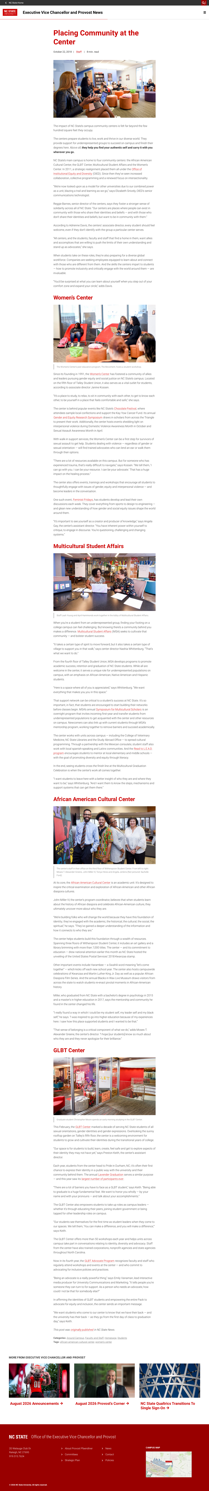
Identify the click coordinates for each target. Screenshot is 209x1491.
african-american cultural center (77, 1341)
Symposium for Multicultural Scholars (119, 709)
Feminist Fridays (83, 499)
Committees (71, 1454)
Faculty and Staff (94, 1337)
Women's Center (103, 1341)
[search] (204, 3)
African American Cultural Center (90, 882)
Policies (109, 1460)
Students (122, 1337)
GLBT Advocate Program (99, 1260)
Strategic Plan (72, 1460)
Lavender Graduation (110, 1174)
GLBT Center (83, 1126)
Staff (79, 51)
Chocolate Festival (125, 408)
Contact (109, 1454)
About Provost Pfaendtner (79, 1448)
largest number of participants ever (102, 1178)
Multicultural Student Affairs (94, 631)
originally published (82, 1329)
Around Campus (75, 1337)
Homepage (110, 1337)
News (108, 1448)
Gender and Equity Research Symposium (78, 417)
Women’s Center (99, 374)
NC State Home (16, 3)
